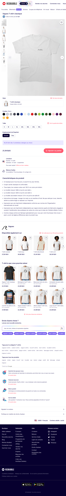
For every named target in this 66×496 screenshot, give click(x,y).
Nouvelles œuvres (7, 437)
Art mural (46, 9)
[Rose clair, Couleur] (53, 114)
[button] (3, 22)
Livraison (34, 431)
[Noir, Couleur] (4, 114)
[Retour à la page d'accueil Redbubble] (10, 3)
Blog (3, 439)
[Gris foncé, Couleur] (35, 114)
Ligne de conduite (37, 439)
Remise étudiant (7, 442)
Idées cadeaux (6, 431)
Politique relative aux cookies (9, 476)
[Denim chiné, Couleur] (14, 114)
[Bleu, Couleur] (21, 114)
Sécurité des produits (35, 443)
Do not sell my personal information (39, 473)
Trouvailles (4, 9)
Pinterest (53, 442)
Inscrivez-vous (6, 448)
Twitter (53, 437)
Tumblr (53, 440)
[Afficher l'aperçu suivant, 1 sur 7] (62, 57)
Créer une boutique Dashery (21, 460)
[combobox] (25, 3)
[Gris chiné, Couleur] (11, 114)
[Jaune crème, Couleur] (4, 117)
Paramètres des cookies (36, 453)
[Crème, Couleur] (25, 114)
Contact (34, 450)
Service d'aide (36, 437)
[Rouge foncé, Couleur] (60, 114)
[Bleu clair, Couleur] (28, 114)
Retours (34, 434)
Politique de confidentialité (22, 473)
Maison (52, 9)
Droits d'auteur (36, 447)
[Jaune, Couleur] (7, 117)
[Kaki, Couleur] (46, 114)
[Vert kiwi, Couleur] (39, 114)
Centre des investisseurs (19, 435)
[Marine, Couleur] (18, 114)
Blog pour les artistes (20, 455)
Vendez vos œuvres (19, 448)
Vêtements (15, 9)
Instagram (54, 431)
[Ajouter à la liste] (61, 22)
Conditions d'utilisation (8, 473)
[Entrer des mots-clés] (29, 3)
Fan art (4, 434)
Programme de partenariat (20, 440)
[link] (7, 333)
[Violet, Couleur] (57, 114)
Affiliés (18, 444)
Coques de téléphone (35, 9)
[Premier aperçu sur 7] (10, 57)
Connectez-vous (7, 445)
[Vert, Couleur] (43, 114)
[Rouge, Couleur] (32, 114)
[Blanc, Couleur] (7, 114)
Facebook (54, 434)
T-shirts (18, 345)
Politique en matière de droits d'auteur (13, 414)
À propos (18, 431)
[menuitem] (4, 9)
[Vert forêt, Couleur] (50, 114)
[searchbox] (33, 328)
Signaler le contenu (7, 409)
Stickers (25, 9)
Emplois (18, 451)
